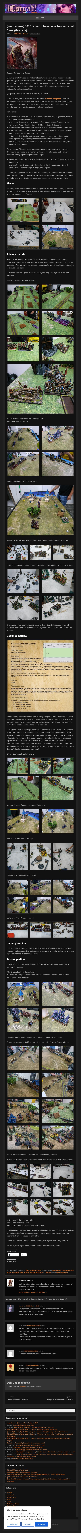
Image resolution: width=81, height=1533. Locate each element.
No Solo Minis (11, 1506)
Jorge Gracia (11, 1423)
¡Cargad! (9, 1493)
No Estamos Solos (35, 1270)
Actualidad (10, 1495)
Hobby (28, 1270)
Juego (63, 1270)
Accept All (41, 1524)
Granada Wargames (53, 98)
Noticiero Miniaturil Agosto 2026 (26, 1456)
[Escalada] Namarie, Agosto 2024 (47, 1429)
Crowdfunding (11, 1497)
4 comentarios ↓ (35, 34)
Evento (54, 1270)
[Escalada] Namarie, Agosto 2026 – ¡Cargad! (21, 1429)
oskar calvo (10, 1456)
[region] (27, 1517)
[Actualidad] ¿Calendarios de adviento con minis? (30, 1443)
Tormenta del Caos (29, 1272)
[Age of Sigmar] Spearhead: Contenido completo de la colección (33, 1427)
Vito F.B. (21, 1306)
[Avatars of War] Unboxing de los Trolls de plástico (52, 1432)
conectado (23, 1386)
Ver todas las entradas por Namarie (33, 1292)
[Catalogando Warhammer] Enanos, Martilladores (22, 1477)
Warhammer (39, 1272)
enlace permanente (62, 1272)
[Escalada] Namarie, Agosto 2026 (27, 1423)
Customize (13, 1524)
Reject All (28, 1524)
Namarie (25, 34)
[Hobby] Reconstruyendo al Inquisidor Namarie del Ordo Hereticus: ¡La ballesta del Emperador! (46, 1452)
